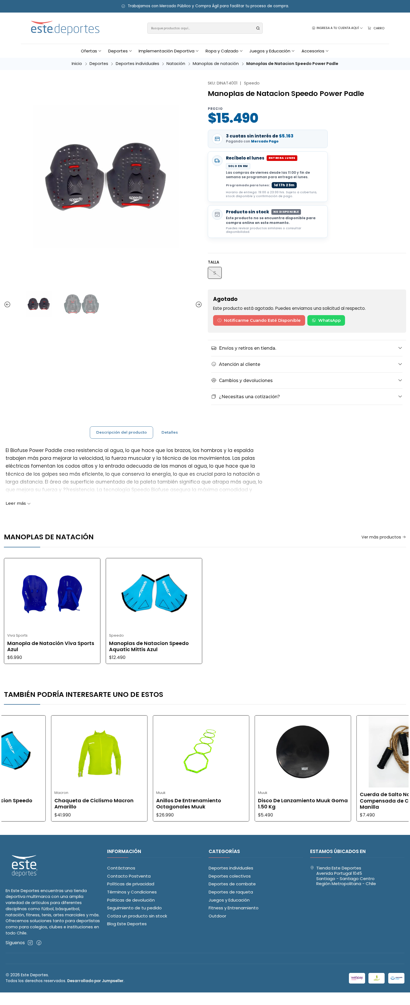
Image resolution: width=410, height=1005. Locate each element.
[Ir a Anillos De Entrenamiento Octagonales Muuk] (167, 751)
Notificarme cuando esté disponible (262, 320)
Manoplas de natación (216, 64)
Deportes (99, 64)
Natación (176, 64)
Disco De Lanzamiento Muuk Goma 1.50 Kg (268, 803)
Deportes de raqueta (231, 892)
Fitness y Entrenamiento (234, 908)
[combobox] (205, 28)
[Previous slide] (8, 305)
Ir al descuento (117, 6)
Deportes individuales (137, 64)
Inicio (77, 64)
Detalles (169, 432)
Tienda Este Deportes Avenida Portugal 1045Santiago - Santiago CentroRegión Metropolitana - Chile (346, 875)
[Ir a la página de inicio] (66, 28)
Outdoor (217, 916)
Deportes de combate (232, 884)
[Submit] (258, 28)
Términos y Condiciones (132, 892)
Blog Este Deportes (127, 924)
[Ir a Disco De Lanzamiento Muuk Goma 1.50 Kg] (269, 751)
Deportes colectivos (230, 876)
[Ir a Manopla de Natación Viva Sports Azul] (52, 594)
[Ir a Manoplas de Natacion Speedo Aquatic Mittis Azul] (154, 594)
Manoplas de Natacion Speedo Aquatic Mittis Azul (149, 646)
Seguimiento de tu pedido (134, 908)
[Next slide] (198, 305)
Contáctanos (121, 868)
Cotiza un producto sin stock (137, 916)
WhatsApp (329, 320)
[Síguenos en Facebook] (39, 943)
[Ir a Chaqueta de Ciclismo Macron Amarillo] (65, 751)
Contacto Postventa (129, 876)
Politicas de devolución (131, 900)
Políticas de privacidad (130, 884)
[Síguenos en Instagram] (30, 943)
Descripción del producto (121, 432)
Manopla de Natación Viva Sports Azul (50, 646)
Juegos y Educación (229, 900)
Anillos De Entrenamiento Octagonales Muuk (154, 803)
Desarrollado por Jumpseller (95, 981)
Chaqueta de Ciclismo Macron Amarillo (59, 803)
